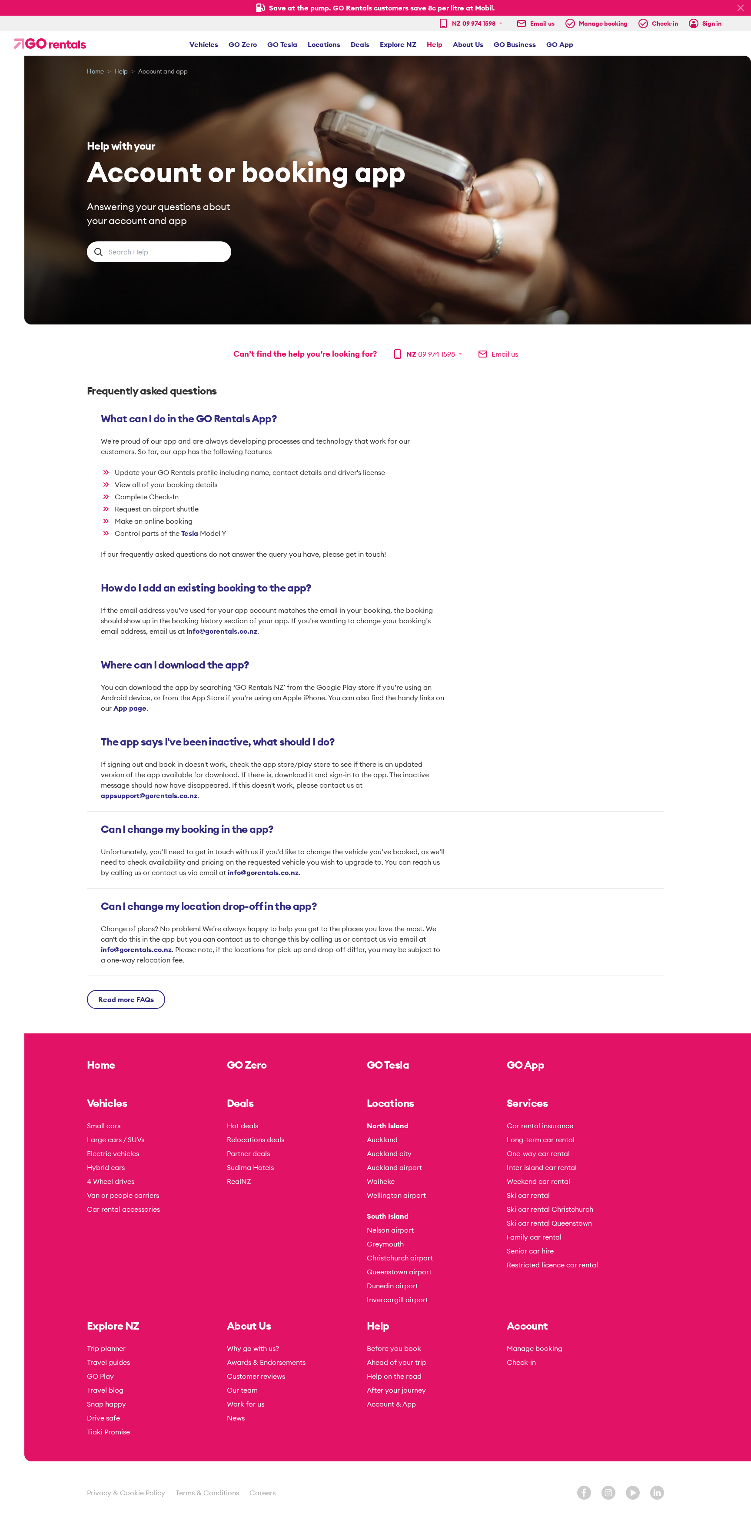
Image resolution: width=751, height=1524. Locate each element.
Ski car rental (528, 1195)
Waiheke (381, 1181)
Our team (242, 1390)
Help (434, 44)
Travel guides (108, 1362)
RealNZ (239, 1181)
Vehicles (203, 44)
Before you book (394, 1348)
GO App (559, 44)
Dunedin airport (392, 1285)
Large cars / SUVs (115, 1139)
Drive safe (103, 1418)
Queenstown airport (399, 1271)
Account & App (391, 1404)
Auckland (382, 1139)
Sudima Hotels (250, 1167)
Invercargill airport (397, 1299)
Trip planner (106, 1348)
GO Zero (243, 44)
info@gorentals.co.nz (221, 631)
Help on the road (394, 1376)
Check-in (521, 1362)
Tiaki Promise (108, 1431)
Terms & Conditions (207, 1492)
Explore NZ (398, 44)
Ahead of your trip (396, 1362)
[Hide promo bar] (740, 8)
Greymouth (385, 1244)
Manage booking (534, 1348)
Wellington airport (396, 1195)
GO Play (100, 1376)
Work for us (245, 1404)
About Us (468, 44)
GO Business (515, 44)
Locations (324, 44)
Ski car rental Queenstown (549, 1223)
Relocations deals (255, 1139)
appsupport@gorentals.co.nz (149, 795)
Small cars (103, 1125)
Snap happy (106, 1404)
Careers (262, 1492)
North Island (388, 1125)
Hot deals (242, 1125)
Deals (360, 44)
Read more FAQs (126, 999)
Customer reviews (256, 1376)
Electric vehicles (113, 1153)
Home (95, 71)
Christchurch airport (400, 1257)
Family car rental (534, 1237)
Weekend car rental (538, 1181)
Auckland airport (394, 1167)
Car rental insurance (540, 1125)
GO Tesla (282, 44)
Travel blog (105, 1390)
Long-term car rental (541, 1139)
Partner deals (248, 1153)
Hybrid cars (106, 1167)
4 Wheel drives (110, 1181)
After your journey (396, 1390)
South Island (388, 1216)
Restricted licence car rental (552, 1264)
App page (129, 708)
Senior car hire (530, 1251)
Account (527, 1325)
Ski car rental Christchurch (550, 1209)
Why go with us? (253, 1348)
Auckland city (389, 1153)
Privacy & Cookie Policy (126, 1492)
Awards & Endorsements (266, 1362)
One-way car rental (538, 1153)
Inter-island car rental (542, 1167)
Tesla (190, 533)
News (236, 1418)
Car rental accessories (123, 1209)
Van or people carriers (123, 1195)
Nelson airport (390, 1230)
